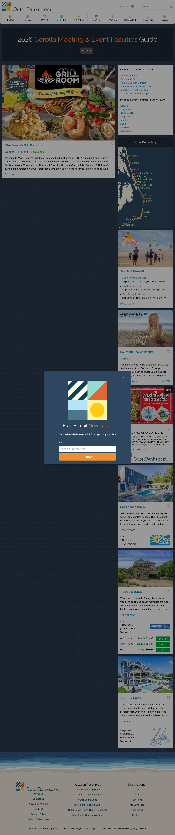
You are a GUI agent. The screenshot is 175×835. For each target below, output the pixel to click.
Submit (87, 457)
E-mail (62, 442)
